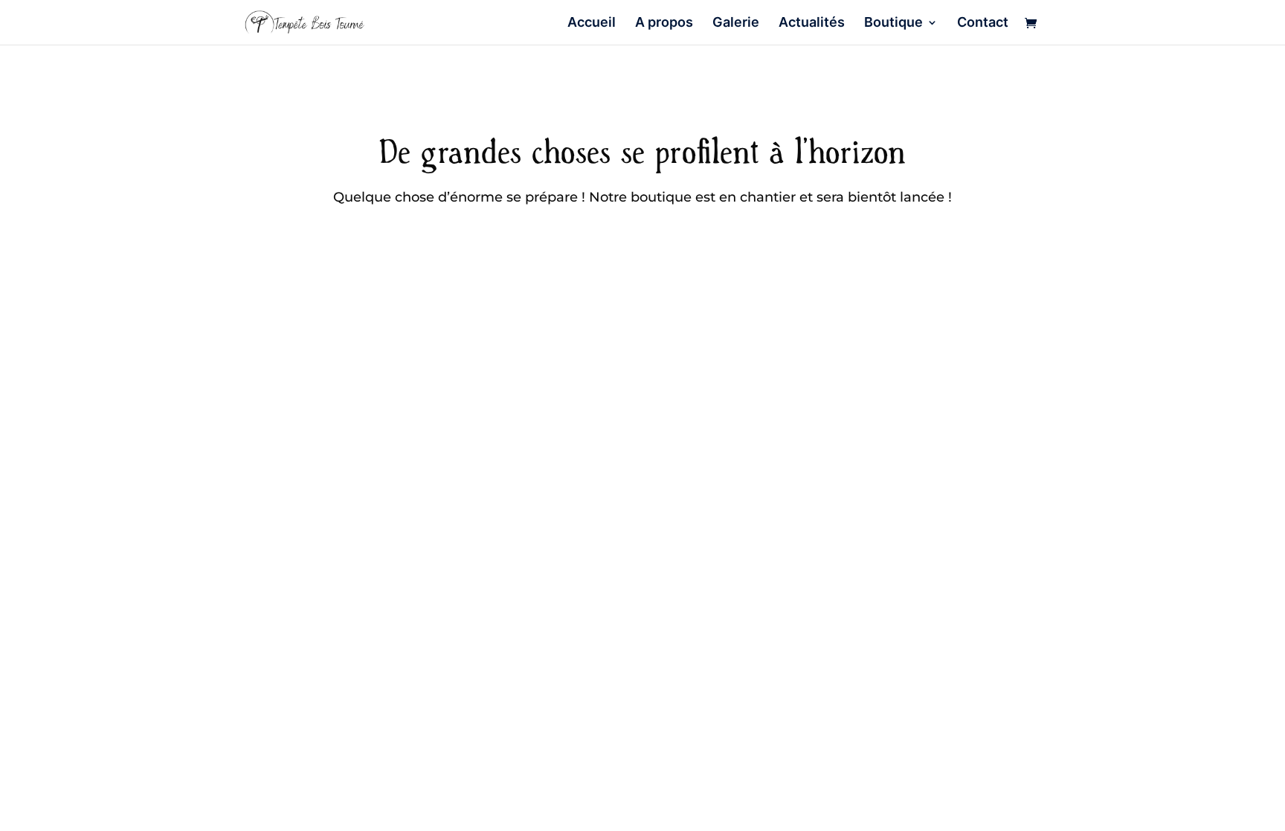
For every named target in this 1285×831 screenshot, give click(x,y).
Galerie (735, 23)
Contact (982, 23)
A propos (664, 23)
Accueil (591, 23)
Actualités (812, 23)
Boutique (893, 23)
